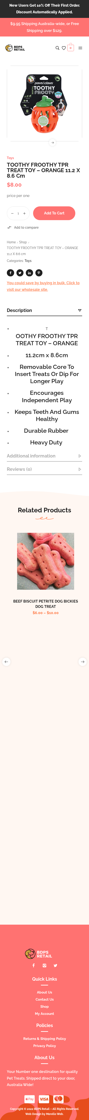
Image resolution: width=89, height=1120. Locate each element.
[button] (6, 662)
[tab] (44, 310)
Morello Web (54, 1114)
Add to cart (54, 213)
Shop (23, 242)
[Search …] (57, 48)
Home (11, 242)
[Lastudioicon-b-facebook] (33, 965)
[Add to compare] (50, 571)
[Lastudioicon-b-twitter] (55, 965)
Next (52, 142)
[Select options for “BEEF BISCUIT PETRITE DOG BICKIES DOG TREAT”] (41, 571)
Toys (10, 158)
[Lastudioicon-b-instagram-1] (44, 965)
